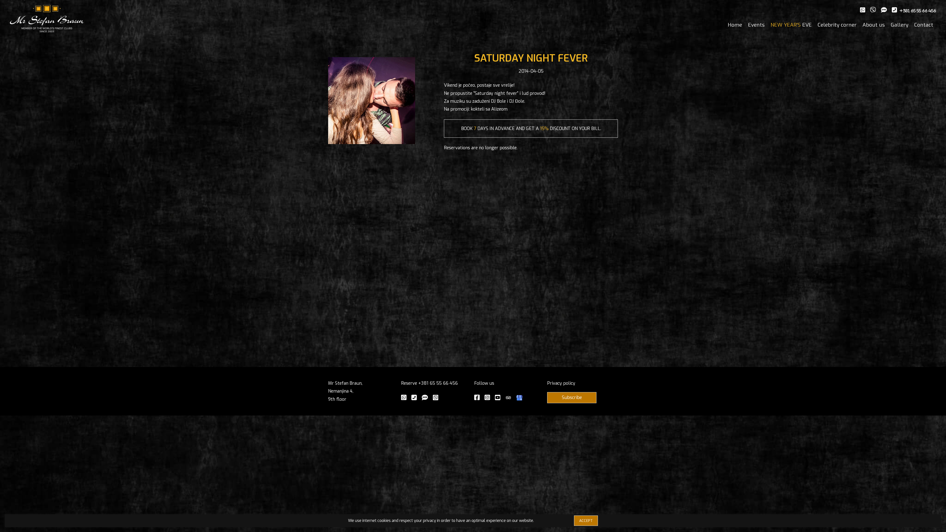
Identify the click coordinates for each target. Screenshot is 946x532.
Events (756, 24)
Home (735, 24)
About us (873, 24)
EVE (791, 24)
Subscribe (572, 397)
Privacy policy (561, 383)
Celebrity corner (837, 24)
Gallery (899, 24)
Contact (923, 24)
